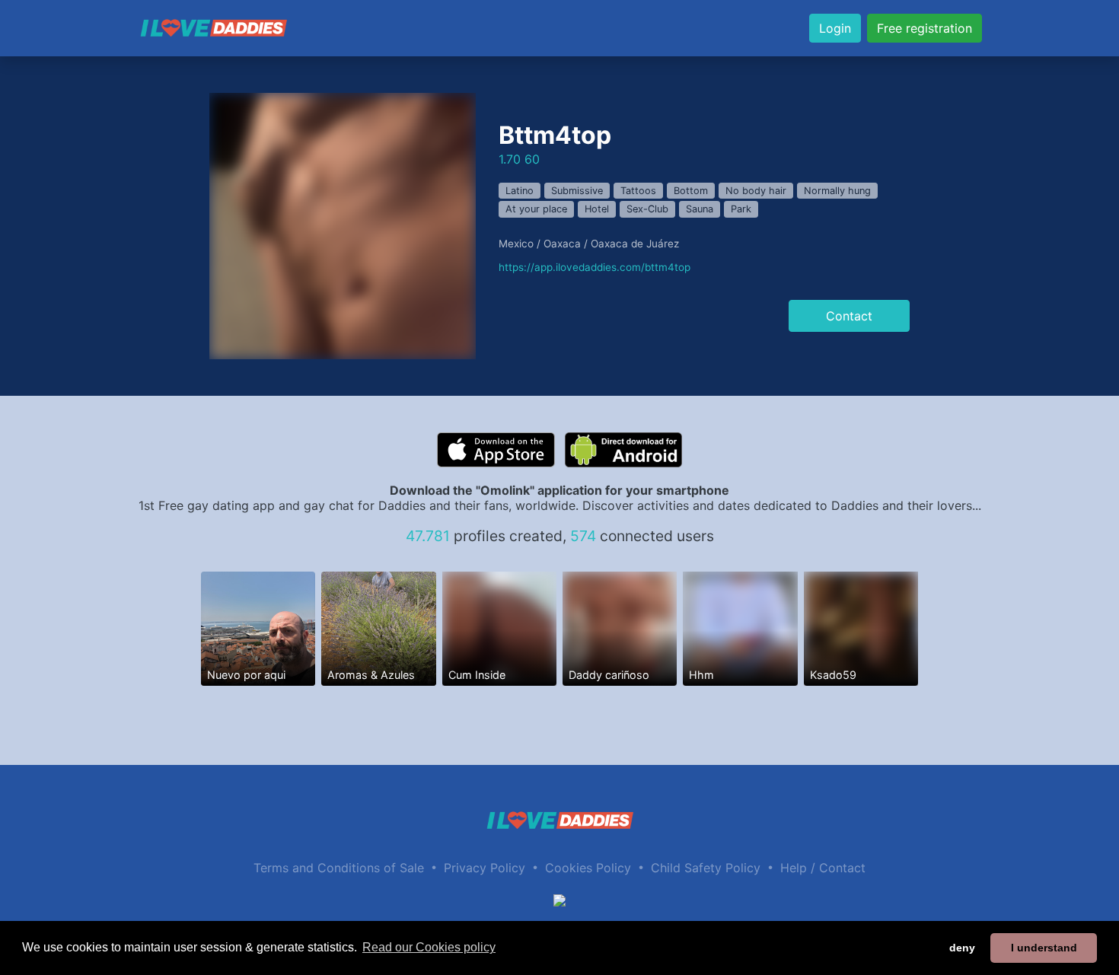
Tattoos (638, 190)
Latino (519, 190)
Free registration (924, 28)
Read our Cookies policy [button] (429, 947)
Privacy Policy (484, 867)
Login (835, 28)
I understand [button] (1044, 948)
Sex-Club (647, 209)
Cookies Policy (588, 867)
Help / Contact (823, 867)
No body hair (755, 190)
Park (741, 209)
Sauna (699, 209)
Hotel (597, 209)
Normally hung (837, 190)
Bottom (691, 190)
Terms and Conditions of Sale (338, 867)
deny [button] (962, 948)
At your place (536, 209)
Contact (849, 315)
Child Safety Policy (705, 867)
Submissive (577, 190)
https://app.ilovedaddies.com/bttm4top (594, 267)
